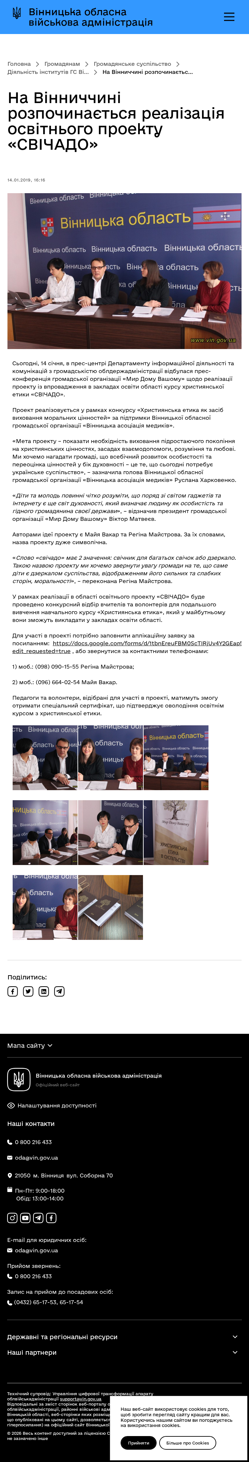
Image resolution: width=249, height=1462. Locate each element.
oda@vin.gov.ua (36, 1250)
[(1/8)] (45, 757)
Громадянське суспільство (132, 64)
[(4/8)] (45, 832)
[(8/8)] (110, 907)
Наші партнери (32, 1352)
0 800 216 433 (33, 1276)
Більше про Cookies (187, 1443)
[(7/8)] (45, 907)
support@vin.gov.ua (80, 1399)
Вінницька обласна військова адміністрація (91, 16)
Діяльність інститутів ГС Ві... (48, 72)
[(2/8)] (110, 757)
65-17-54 (71, 1302)
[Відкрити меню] (229, 16)
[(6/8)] (176, 832)
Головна (19, 64)
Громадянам (62, 64)
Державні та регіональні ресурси (62, 1336)
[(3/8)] (176, 757)
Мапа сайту (26, 1045)
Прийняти (138, 1443)
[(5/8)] (110, 832)
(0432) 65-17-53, (36, 1302)
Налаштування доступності (57, 1105)
